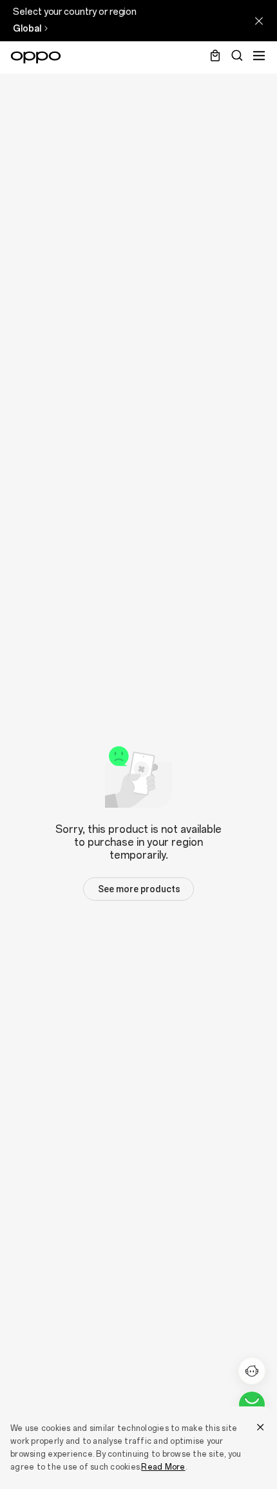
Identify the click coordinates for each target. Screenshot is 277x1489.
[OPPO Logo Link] (35, 57)
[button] (138, 889)
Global (27, 28)
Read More (163, 1467)
